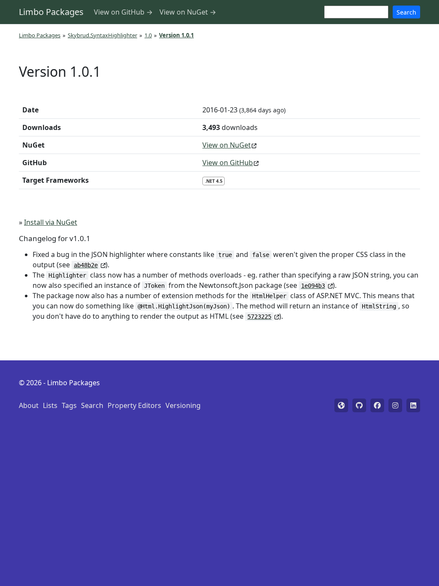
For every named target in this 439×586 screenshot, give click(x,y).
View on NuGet (226, 145)
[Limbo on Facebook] (377, 405)
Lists (50, 405)
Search (406, 12)
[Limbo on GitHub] (359, 405)
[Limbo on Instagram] (395, 405)
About (29, 405)
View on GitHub (227, 162)
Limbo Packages (51, 12)
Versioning (183, 405)
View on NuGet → (187, 12)
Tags (69, 405)
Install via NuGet (50, 222)
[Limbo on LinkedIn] (413, 405)
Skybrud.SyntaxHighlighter (102, 35)
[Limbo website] (341, 405)
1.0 (148, 35)
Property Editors (134, 405)
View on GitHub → (123, 12)
